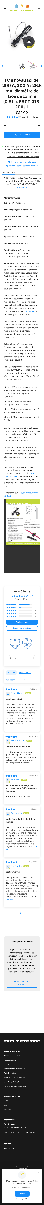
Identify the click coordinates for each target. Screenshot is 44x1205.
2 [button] (20, 913)
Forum (6, 1064)
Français (21, 1169)
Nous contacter (10, 1060)
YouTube (7, 1109)
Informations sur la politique (14, 1077)
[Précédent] (3, 66)
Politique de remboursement (15, 1086)
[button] (12, 117)
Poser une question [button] (22, 628)
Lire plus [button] (9, 899)
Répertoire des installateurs (14, 1069)
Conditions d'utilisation (12, 1082)
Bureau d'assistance (12, 1055)
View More (22, 187)
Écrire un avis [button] (22, 622)
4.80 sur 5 (28, 596)
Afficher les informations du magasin (23, 157)
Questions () (25, 672)
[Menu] (39, 5)
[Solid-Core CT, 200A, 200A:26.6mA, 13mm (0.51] (22, 66)
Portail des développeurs (13, 1073)
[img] (11, 689)
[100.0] (15, 643)
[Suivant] (40, 66)
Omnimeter (30, 311)
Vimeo (6, 1105)
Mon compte (9, 1148)
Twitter (6, 1101)
